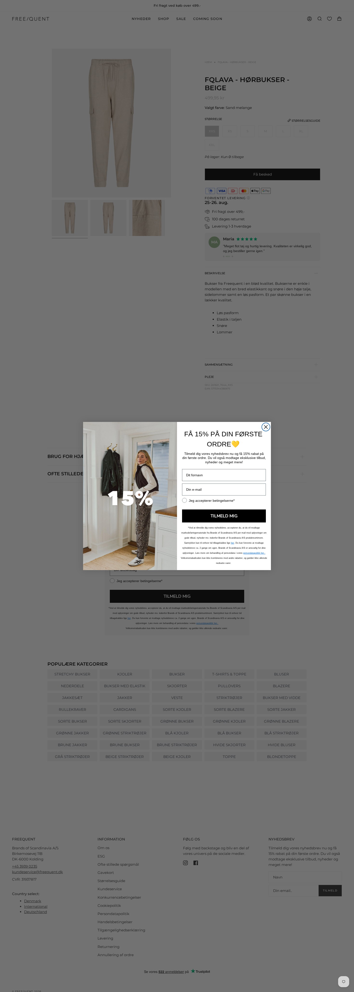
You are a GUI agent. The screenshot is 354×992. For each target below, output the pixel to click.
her (232, 543)
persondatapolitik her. (254, 553)
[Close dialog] (266, 427)
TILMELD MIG (224, 516)
